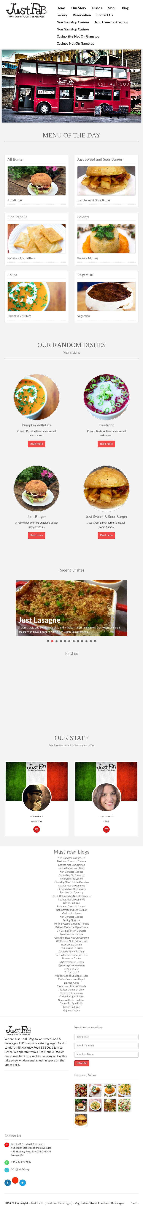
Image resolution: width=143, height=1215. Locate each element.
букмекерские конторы (71, 965)
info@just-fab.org (20, 1169)
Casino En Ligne (71, 903)
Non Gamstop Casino (71, 879)
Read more (36, 444)
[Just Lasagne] (71, 608)
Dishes (97, 8)
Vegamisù (83, 316)
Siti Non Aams (71, 983)
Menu (112, 8)
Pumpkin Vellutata (19, 316)
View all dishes (71, 353)
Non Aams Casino (71, 958)
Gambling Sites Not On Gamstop (71, 882)
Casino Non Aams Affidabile (71, 986)
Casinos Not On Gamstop (75, 43)
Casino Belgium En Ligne (72, 952)
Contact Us (104, 15)
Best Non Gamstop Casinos (71, 861)
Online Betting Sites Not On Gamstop (71, 896)
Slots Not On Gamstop (71, 892)
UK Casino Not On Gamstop (71, 889)
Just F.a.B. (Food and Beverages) (51, 1203)
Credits (135, 1203)
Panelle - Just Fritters (21, 258)
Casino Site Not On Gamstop (78, 36)
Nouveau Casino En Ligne (71, 1000)
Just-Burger (15, 200)
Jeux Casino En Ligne (72, 948)
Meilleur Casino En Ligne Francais (71, 924)
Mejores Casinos (71, 1011)
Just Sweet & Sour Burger (94, 200)
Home (61, 8)
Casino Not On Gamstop (71, 875)
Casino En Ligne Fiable (71, 1003)
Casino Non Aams (71, 913)
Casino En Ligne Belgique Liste (71, 955)
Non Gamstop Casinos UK (71, 858)
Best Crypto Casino (71, 945)
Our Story (78, 8)
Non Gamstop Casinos (73, 22)
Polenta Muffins (87, 258)
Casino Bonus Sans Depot (71, 979)
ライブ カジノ (71, 972)
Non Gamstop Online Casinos (71, 910)
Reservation (82, 15)
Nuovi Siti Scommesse (71, 993)
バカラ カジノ (71, 969)
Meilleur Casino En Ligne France (71, 927)
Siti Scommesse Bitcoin (71, 962)
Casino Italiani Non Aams (71, 868)
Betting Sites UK (71, 920)
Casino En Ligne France (71, 997)
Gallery (62, 15)
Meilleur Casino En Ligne (71, 990)
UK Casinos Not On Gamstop (71, 941)
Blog (125, 8)
